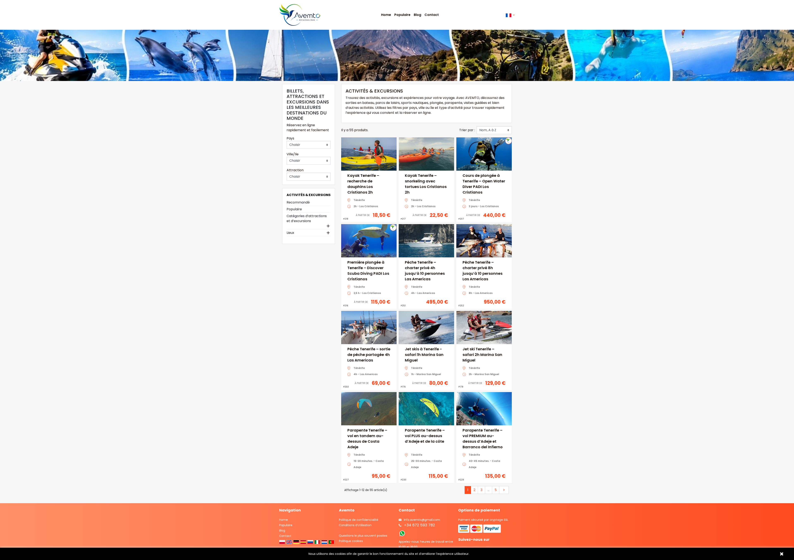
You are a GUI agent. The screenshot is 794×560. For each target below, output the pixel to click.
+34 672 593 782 (419, 525)
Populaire (294, 209)
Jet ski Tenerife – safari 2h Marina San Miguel (482, 354)
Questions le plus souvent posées (363, 536)
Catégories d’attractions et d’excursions (307, 218)
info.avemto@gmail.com (422, 520)
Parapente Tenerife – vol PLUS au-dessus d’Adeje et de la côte (425, 436)
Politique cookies (351, 541)
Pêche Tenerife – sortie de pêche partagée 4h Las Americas (368, 354)
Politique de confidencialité (358, 520)
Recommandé (298, 202)
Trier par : (467, 130)
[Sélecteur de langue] (510, 15)
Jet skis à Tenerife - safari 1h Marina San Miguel (424, 354)
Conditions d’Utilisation (355, 525)
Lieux (290, 232)
